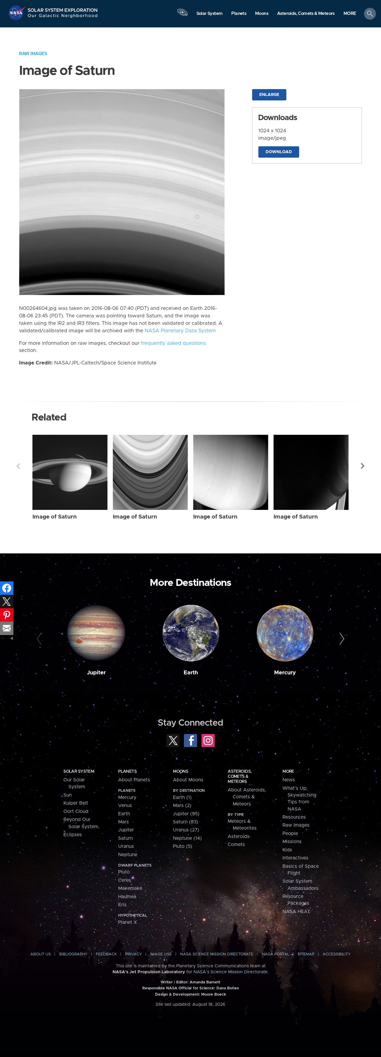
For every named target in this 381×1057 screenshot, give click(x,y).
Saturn (125, 838)
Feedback (106, 954)
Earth (191, 673)
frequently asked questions (173, 343)
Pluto (124, 872)
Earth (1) (182, 797)
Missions (292, 841)
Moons (180, 771)
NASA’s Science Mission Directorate (230, 972)
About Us (40, 954)
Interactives (295, 858)
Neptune (127, 854)
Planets (127, 771)
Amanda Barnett (205, 982)
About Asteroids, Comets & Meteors (247, 797)
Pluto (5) (182, 846)
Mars (123, 821)
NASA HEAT (296, 911)
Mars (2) (182, 805)
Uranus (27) (186, 830)
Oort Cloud (75, 811)
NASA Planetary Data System (180, 330)
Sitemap (306, 954)
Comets (236, 844)
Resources (294, 817)
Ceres (124, 880)
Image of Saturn (54, 517)
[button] (350, 14)
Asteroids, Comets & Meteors (240, 776)
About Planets (134, 779)
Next (362, 466)
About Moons (188, 779)
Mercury (285, 673)
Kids (287, 850)
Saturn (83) (185, 821)
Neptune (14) (187, 838)
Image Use (161, 954)
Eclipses (72, 834)
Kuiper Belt (75, 803)
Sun (67, 795)
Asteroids (238, 836)
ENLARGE (269, 95)
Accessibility (337, 954)
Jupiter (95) (186, 813)
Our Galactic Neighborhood (62, 17)
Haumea (127, 896)
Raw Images (33, 54)
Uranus (126, 846)
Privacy (133, 954)
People (290, 833)
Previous (18, 466)
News (288, 779)
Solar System (78, 771)
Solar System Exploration (62, 8)
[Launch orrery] (182, 15)
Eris (122, 904)
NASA (17, 12)
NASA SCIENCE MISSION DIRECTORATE (216, 954)
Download (279, 152)
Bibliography (73, 954)
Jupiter (96, 673)
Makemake (130, 888)
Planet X (127, 922)
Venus (125, 805)
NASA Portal (275, 954)
